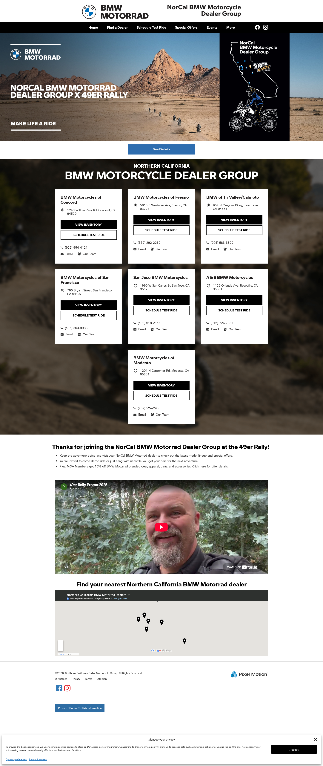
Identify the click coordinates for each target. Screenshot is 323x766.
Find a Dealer (117, 27)
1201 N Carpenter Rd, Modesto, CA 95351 (164, 372)
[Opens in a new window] (59, 687)
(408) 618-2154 (149, 323)
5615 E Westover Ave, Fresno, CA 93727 (163, 206)
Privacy (76, 679)
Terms (88, 679)
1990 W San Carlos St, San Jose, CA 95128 (165, 287)
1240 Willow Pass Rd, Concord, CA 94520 (91, 211)
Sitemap (102, 679)
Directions (61, 679)
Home (93, 27)
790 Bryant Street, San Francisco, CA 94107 (89, 292)
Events (212, 27)
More (230, 27)
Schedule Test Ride (151, 27)
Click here (199, 466)
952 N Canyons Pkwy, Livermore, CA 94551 (235, 206)
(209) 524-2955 (149, 408)
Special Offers (186, 27)
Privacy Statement (38, 759)
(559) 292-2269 (149, 242)
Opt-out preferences (16, 759)
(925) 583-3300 (222, 242)
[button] (315, 739)
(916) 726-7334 (222, 323)
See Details (161, 149)
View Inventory (88, 224)
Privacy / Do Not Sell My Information (80, 708)
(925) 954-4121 (76, 247)
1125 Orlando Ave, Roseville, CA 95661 (235, 287)
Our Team (89, 254)
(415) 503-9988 (76, 328)
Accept (294, 749)
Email (69, 254)
